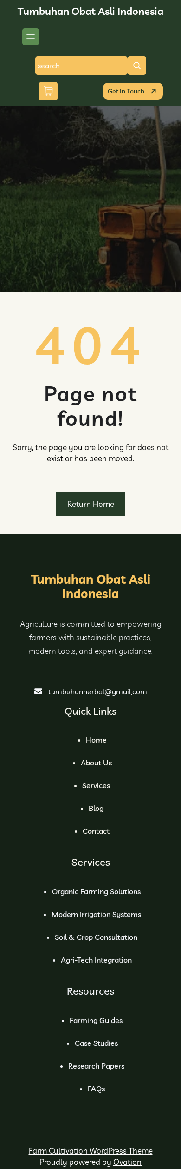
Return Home (90, 504)
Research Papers (96, 1065)
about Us (96, 762)
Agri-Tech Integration (96, 959)
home (96, 739)
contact (96, 831)
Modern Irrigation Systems (96, 914)
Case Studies (96, 1043)
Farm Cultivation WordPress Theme (91, 1151)
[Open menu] (30, 36)
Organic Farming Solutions (96, 891)
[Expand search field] (137, 65)
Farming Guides (96, 1020)
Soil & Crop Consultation (96, 937)
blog (96, 808)
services (96, 785)
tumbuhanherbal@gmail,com (97, 691)
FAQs (96, 1088)
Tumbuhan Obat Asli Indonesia (90, 11)
